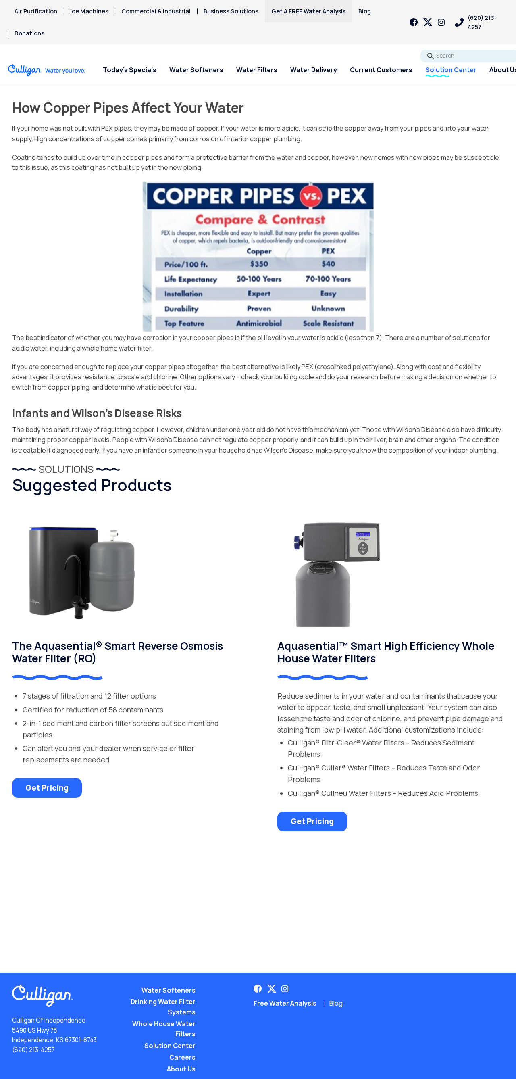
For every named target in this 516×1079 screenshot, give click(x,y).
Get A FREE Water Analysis (308, 11)
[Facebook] (414, 22)
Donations (29, 33)
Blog (364, 11)
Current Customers (381, 69)
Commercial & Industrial (156, 11)
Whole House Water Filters (164, 1029)
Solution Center (450, 69)
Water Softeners (196, 69)
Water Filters (256, 69)
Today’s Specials (129, 69)
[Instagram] (441, 22)
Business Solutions (231, 11)
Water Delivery (313, 69)
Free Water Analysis (285, 1003)
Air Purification (36, 11)
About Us (181, 1068)
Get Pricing (47, 788)
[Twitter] (427, 22)
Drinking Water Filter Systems (163, 1006)
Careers (182, 1057)
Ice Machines (89, 11)
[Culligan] (47, 70)
